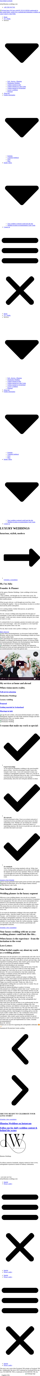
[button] (20, 270)
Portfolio (10, 156)
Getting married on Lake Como (16, 86)
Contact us (7, 227)
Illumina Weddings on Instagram (15, 1123)
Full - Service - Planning (14, 81)
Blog (8, 161)
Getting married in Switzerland (16, 88)
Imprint (6, 1182)
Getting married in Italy (14, 85)
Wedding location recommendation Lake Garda (21, 225)
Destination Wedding (13, 83)
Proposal (10, 91)
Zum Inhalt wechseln (6, 1)
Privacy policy (8, 1184)
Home (5, 17)
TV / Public (7, 19)
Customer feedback (13, 157)
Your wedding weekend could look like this (20, 223)
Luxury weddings (12, 90)
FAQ (8, 159)
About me (7, 93)
